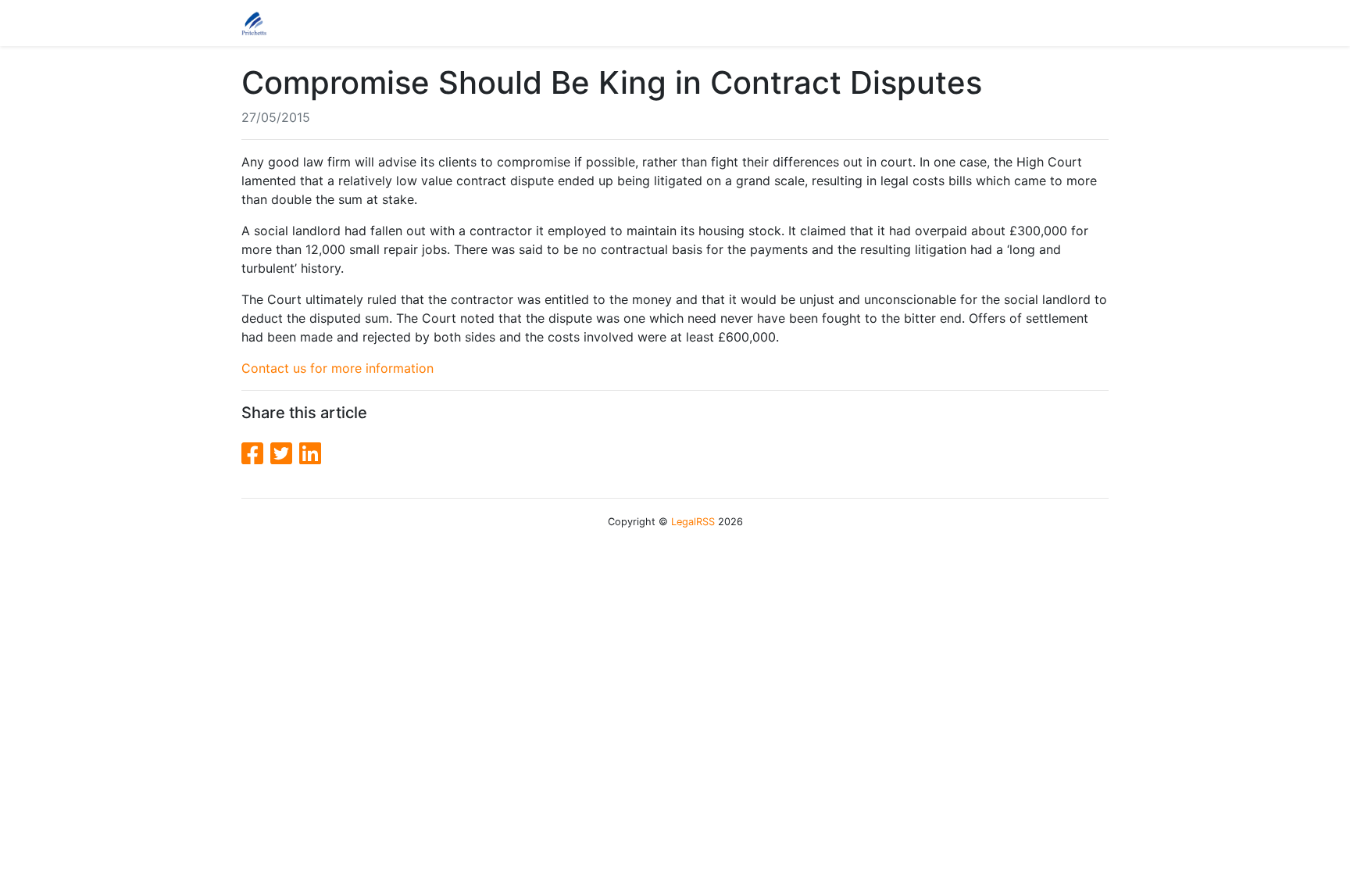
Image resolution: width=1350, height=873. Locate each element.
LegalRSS (693, 522)
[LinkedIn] (310, 453)
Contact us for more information (337, 368)
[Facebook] (255, 453)
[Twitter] (284, 453)
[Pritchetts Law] (253, 23)
